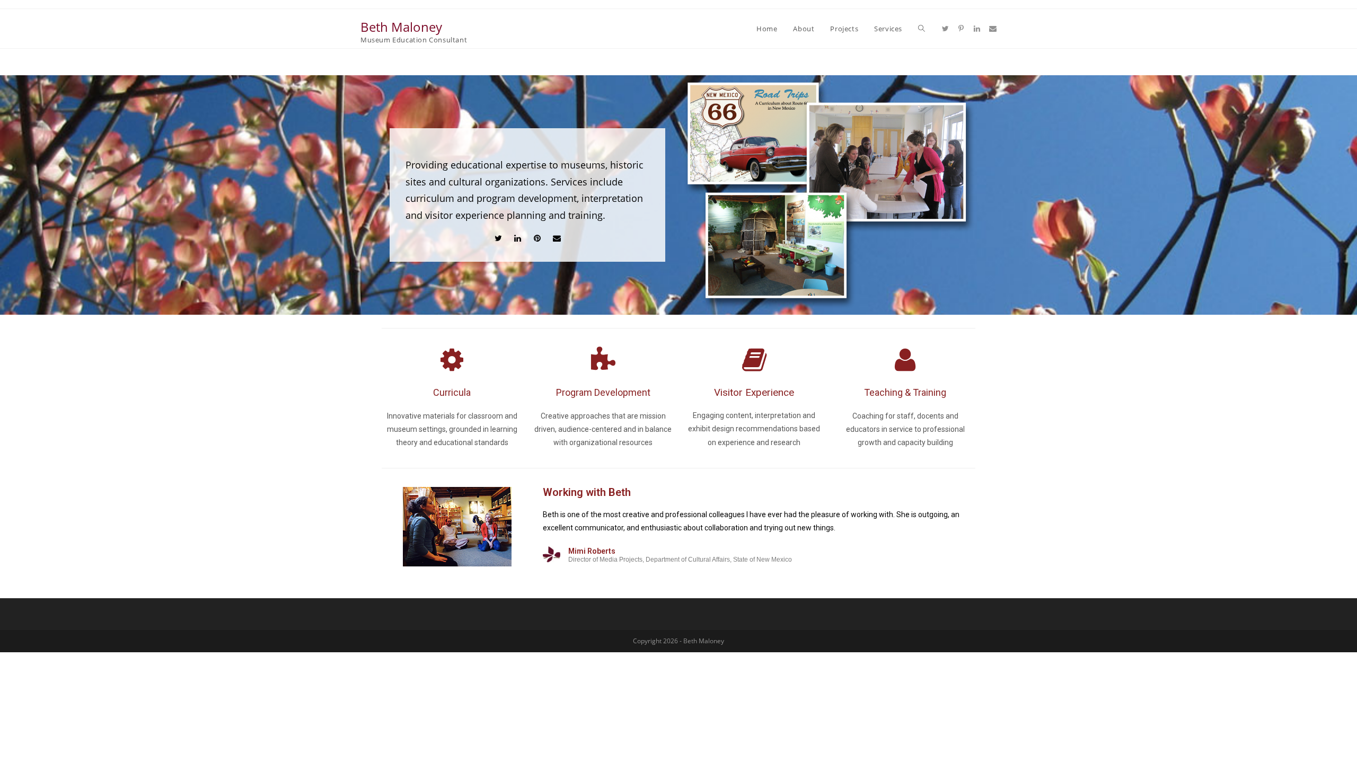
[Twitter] (498, 238)
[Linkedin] (518, 238)
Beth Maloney (401, 27)
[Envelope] (557, 238)
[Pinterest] (537, 238)
